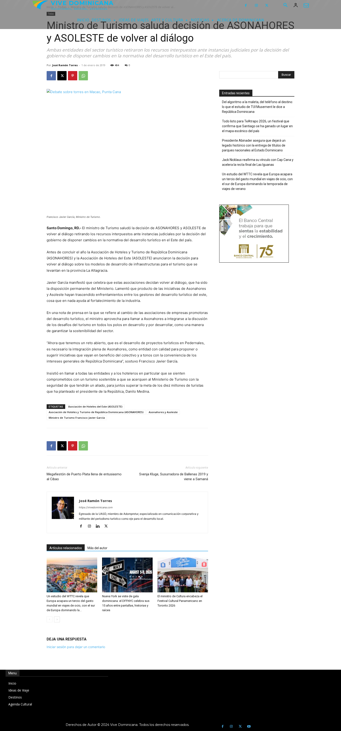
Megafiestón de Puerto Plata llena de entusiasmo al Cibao (84, 476)
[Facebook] (246, 5)
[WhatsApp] (83, 75)
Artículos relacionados (65, 548)
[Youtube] (249, 726)
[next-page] (57, 619)
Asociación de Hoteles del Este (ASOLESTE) (95, 406)
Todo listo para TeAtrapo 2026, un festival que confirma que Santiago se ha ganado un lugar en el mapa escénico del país (257, 126)
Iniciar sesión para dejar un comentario (76, 647)
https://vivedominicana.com (96, 507)
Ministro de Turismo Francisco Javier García (77, 417)
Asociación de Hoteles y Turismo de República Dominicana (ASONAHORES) (96, 412)
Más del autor (97, 548)
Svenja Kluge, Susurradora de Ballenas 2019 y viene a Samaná (173, 476)
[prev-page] (49, 619)
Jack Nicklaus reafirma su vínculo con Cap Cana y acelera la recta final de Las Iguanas (257, 162)
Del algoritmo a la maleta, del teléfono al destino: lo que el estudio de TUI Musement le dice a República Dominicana (257, 107)
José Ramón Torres (65, 65)
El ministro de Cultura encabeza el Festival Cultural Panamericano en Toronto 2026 (180, 600)
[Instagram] (256, 5)
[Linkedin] (99, 526)
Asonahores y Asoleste (163, 412)
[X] (267, 5)
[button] (285, 5)
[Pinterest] (72, 75)
